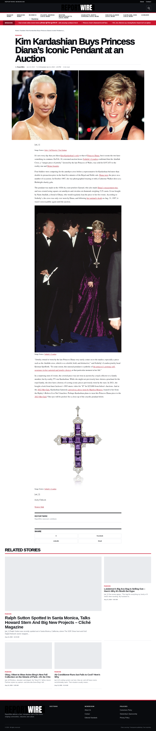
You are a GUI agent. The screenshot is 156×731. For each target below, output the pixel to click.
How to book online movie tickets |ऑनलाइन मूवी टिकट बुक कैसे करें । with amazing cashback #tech (48, 23)
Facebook (100, 536)
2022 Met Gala (44, 389)
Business (32, 15)
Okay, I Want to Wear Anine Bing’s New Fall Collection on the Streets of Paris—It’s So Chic (28, 675)
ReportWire (21, 67)
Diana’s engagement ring (108, 187)
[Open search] (148, 8)
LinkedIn (56, 541)
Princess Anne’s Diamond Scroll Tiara (95, 23)
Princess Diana (93, 155)
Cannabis (145, 15)
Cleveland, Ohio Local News (130, 15)
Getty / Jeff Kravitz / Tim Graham (55, 150)
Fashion (22, 30)
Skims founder (53, 166)
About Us (88, 710)
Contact (148, 1)
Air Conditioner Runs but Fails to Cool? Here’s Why (77, 675)
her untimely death (94, 198)
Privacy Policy (125, 718)
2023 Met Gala (41, 396)
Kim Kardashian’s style (69, 155)
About (142, 1)
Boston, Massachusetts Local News (65, 16)
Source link (39, 507)
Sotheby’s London (90, 159)
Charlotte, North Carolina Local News (90, 15)
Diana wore (103, 175)
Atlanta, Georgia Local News (47, 15)
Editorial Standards (91, 718)
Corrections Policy (126, 710)
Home (17, 30)
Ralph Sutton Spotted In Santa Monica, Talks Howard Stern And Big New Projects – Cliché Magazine (48, 622)
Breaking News (21, 15)
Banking (35, 19)
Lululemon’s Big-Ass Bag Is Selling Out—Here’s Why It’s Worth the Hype (124, 590)
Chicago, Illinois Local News (112, 15)
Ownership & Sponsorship (128, 714)
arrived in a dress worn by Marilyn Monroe (85, 389)
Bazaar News (10, 15)
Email (100, 541)
